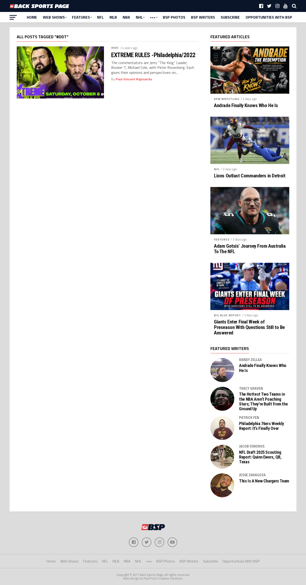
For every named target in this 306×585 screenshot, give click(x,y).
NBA (126, 17)
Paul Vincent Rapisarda (134, 79)
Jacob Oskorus (251, 446)
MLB (113, 17)
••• (153, 17)
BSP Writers (203, 17)
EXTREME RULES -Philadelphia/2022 (153, 55)
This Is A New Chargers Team (264, 481)
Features (81, 17)
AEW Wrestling (227, 99)
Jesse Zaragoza (252, 475)
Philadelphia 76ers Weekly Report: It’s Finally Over (261, 426)
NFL (100, 17)
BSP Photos (174, 17)
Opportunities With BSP (269, 17)
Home (32, 17)
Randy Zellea (250, 359)
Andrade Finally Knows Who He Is (246, 105)
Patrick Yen (249, 417)
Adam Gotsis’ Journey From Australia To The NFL (249, 248)
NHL (139, 17)
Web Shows (54, 17)
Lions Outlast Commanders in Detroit (249, 176)
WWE (115, 47)
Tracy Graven (251, 388)
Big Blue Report (227, 315)
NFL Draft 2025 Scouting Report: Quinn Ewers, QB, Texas (260, 457)
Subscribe (230, 17)
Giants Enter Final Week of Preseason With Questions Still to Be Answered (249, 327)
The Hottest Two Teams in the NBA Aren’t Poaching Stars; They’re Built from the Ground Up (263, 401)
